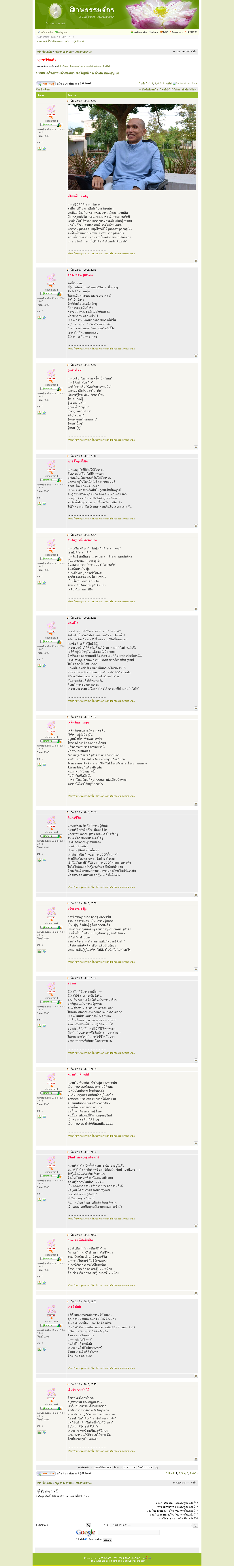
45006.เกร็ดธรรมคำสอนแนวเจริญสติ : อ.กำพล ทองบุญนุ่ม (77, 73)
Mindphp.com (115, 1561)
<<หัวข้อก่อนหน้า (148, 89)
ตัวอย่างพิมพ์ (43, 89)
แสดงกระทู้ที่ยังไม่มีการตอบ (50, 41)
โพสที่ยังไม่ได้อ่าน (170, 89)
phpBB (100, 1558)
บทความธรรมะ (83, 51)
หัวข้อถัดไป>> (189, 89)
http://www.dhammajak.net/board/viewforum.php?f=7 (84, 66)
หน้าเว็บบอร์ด (44, 51)
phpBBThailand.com (135, 1561)
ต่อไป (168, 83)
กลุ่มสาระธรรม (63, 51)
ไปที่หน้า (143, 83)
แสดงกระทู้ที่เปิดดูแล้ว (75, 41)
